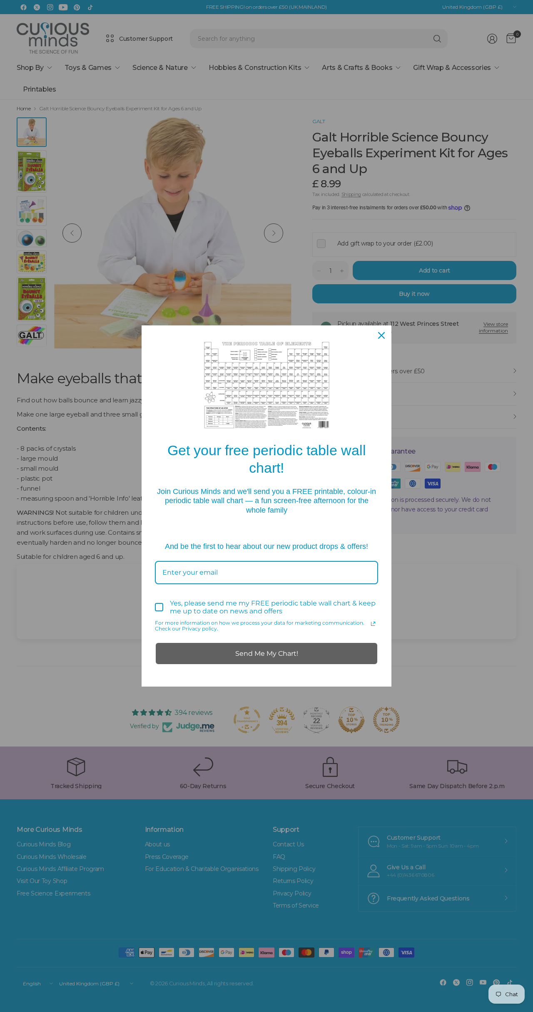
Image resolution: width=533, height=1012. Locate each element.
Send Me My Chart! (266, 653)
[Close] (381, 335)
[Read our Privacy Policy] (373, 624)
